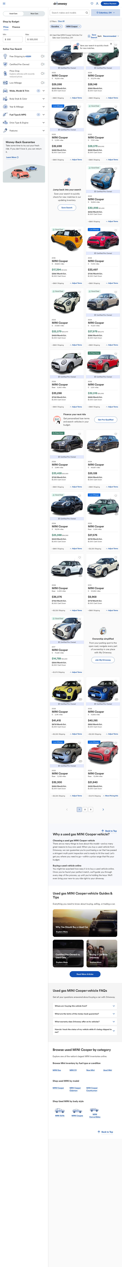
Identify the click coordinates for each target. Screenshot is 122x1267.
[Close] (111, 44)
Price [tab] (5, 27)
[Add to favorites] (115, 45)
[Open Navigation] (4, 3)
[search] (87, 12)
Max (27, 34)
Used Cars (13, 13)
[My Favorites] (92, 3)
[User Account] (97, 3)
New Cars (34, 13)
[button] (24, 91)
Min (4, 34)
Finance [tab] (16, 27)
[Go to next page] (103, 809)
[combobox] (68, 12)
